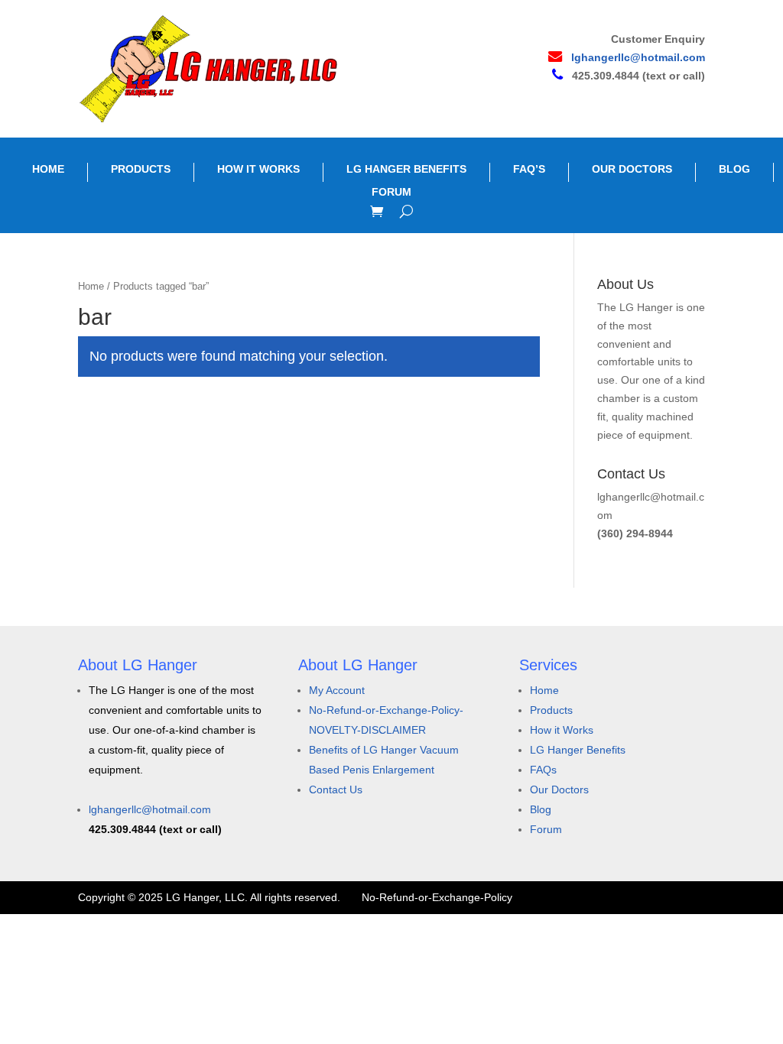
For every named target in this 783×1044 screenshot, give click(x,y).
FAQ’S (529, 169)
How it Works (561, 730)
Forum (546, 829)
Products (551, 710)
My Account (337, 690)
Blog (540, 809)
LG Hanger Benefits (577, 750)
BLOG (734, 169)
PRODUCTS (141, 169)
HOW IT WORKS (258, 169)
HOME (48, 169)
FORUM (391, 192)
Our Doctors (559, 789)
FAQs (543, 770)
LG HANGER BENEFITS (406, 169)
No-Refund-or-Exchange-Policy (437, 897)
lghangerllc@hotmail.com (638, 57)
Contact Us (335, 789)
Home (91, 286)
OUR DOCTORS (632, 169)
